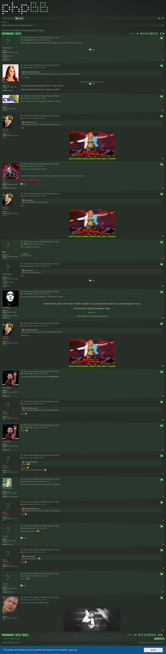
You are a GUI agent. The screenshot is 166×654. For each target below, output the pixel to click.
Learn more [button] (72, 650)
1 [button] (143, 33)
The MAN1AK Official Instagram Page (92, 308)
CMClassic (6, 104)
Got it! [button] (153, 650)
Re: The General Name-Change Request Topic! (40, 37)
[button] (137, 33)
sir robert (5, 536)
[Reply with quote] (161, 38)
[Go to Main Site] (25, 8)
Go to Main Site (8, 18)
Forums (20, 18)
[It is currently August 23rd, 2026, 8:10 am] (162, 25)
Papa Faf (5, 129)
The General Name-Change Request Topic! (22, 30)
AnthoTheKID (7, 387)
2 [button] (146, 33)
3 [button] (149, 33)
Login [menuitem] (163, 18)
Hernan (5, 82)
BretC (4, 252)
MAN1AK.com (92, 312)
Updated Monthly (26, 255)
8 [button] (160, 33)
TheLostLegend (7, 488)
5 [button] (154, 33)
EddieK (5, 411)
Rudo (4, 613)
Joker (4, 180)
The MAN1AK (7, 307)
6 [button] (156, 33)
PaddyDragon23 (7, 47)
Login (5, 22)
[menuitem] (159, 18)
